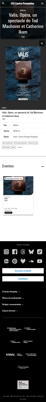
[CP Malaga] (30, 343)
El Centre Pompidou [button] (10, 291)
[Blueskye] (31, 252)
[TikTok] (40, 252)
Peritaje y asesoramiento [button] (11, 304)
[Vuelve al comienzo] (41, 397)
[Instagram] (6, 252)
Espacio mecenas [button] (9, 310)
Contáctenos (23, 279)
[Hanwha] (23, 369)
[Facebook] (14, 252)
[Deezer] (23, 262)
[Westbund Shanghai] (33, 356)
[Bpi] (15, 330)
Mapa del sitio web (15, 396)
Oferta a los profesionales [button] (12, 298)
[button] (23, 166)
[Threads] (23, 252)
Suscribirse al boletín (23, 271)
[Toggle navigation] (42, 3)
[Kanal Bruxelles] (16, 356)
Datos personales (31, 396)
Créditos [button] (4, 108)
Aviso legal (6, 396)
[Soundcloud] (31, 262)
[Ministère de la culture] (23, 384)
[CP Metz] (17, 343)
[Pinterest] (14, 262)
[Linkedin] (6, 262)
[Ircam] (31, 330)
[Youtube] (40, 262)
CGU (23, 396)
